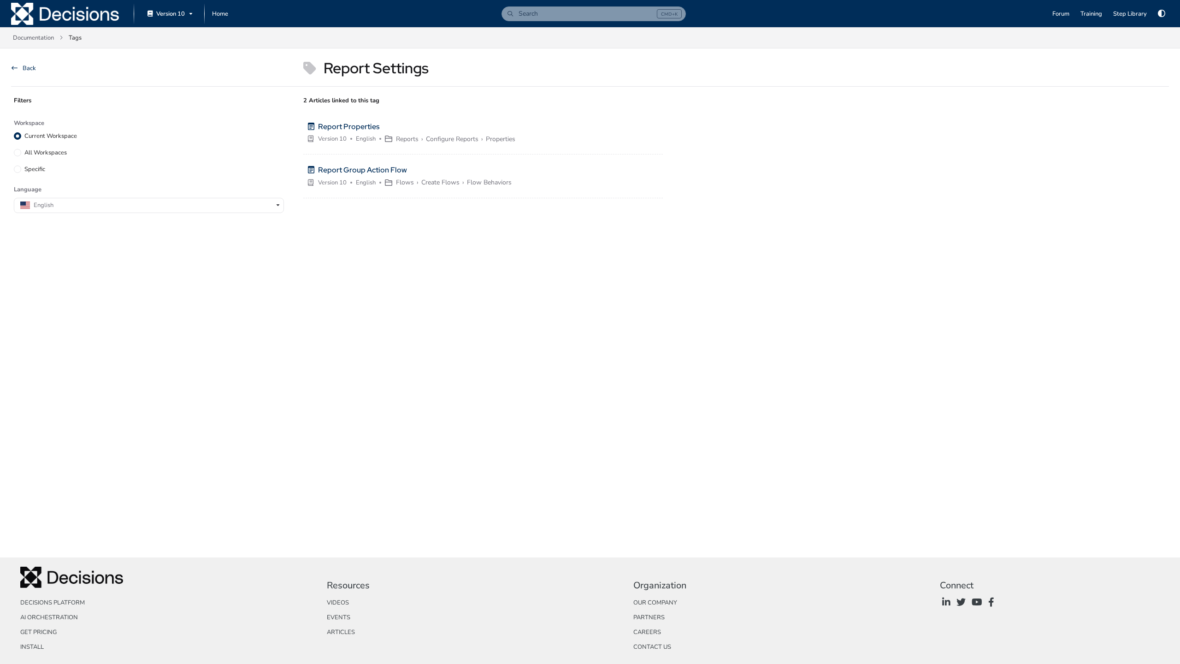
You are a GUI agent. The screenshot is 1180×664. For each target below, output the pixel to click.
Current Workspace (50, 136)
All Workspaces (45, 152)
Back (28, 68)
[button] (594, 13)
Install (32, 647)
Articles (341, 632)
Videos (338, 603)
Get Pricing (38, 632)
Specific (34, 169)
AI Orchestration (49, 617)
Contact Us (652, 647)
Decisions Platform (52, 603)
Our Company (655, 603)
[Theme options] (1161, 13)
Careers (647, 632)
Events (338, 617)
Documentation (33, 38)
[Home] (65, 14)
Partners (649, 617)
